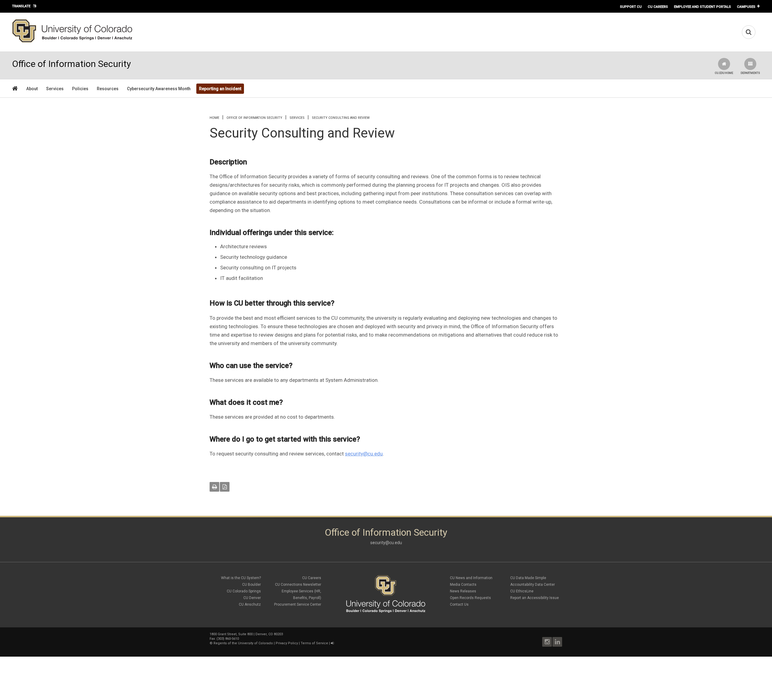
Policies (80, 88)
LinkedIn (557, 642)
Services (55, 88)
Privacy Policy (287, 643)
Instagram (547, 642)
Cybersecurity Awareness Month (159, 88)
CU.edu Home (724, 73)
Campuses (746, 7)
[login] (332, 643)
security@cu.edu (364, 454)
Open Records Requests (470, 598)
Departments (750, 73)
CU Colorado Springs (244, 591)
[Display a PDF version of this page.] (224, 487)
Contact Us (459, 604)
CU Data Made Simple (528, 578)
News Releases (463, 591)
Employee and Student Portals (702, 7)
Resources (108, 88)
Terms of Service (314, 643)
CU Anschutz (250, 604)
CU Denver (252, 598)
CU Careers (658, 7)
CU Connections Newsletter (298, 584)
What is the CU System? (241, 578)
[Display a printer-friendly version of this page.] (214, 487)
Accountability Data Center (532, 584)
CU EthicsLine (521, 591)
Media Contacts (463, 584)
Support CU (631, 7)
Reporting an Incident (220, 88)
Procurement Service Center (297, 604)
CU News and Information (471, 578)
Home (214, 118)
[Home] (72, 41)
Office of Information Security (254, 118)
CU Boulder (251, 584)
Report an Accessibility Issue (534, 598)
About (32, 88)
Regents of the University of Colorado (243, 643)
